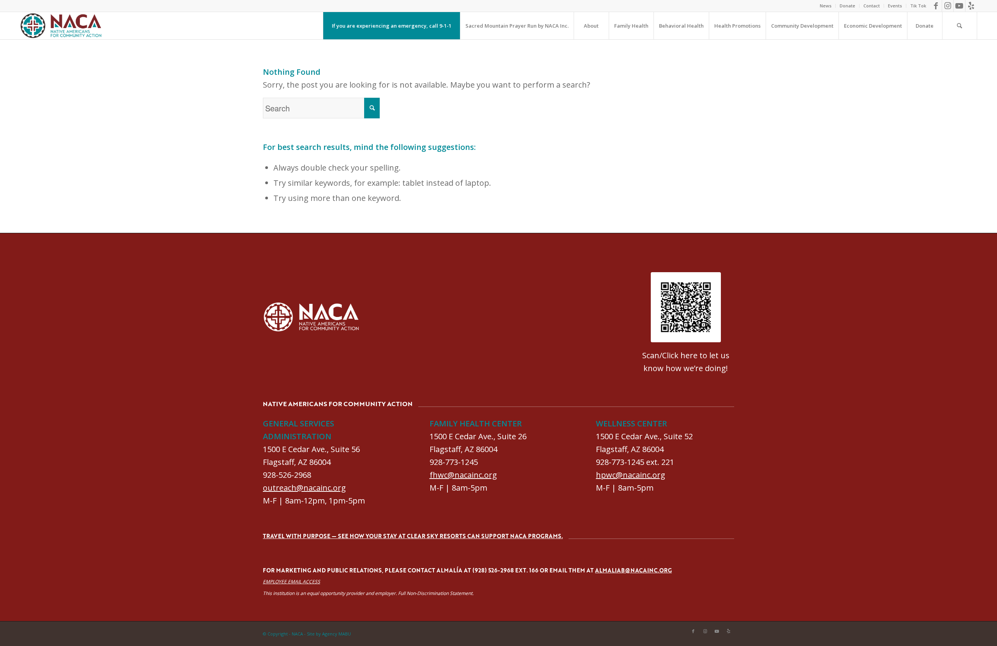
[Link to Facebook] (936, 6)
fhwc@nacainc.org (463, 475)
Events (895, 6)
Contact (871, 6)
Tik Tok (918, 6)
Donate (847, 6)
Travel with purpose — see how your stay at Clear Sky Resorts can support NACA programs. (413, 536)
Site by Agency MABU (329, 634)
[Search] (959, 25)
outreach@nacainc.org (304, 487)
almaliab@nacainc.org (633, 570)
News (825, 6)
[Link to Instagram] (947, 6)
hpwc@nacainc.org (630, 475)
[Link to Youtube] (959, 6)
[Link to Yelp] (971, 6)
